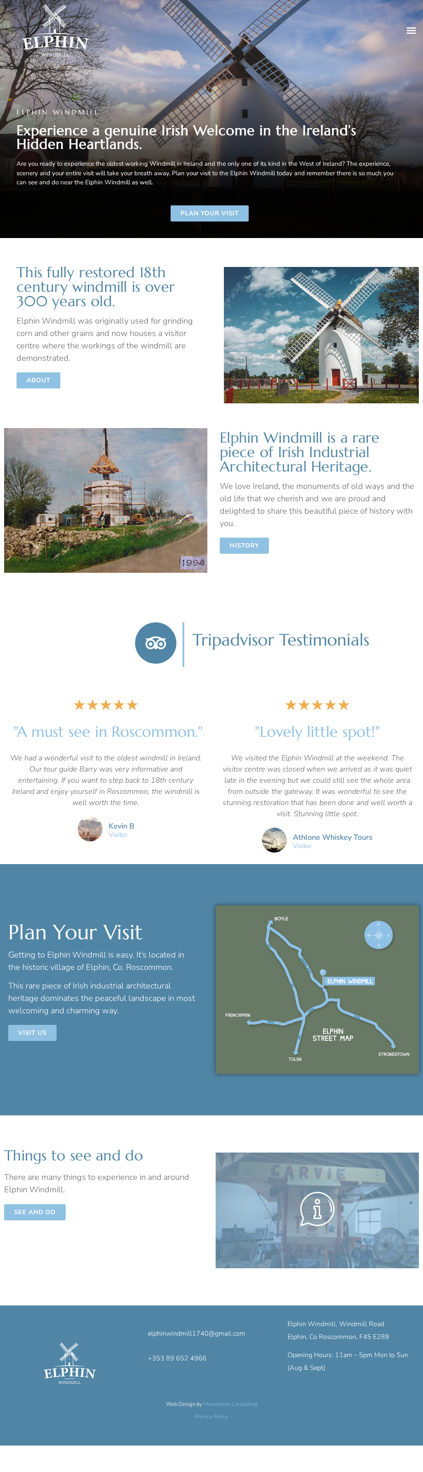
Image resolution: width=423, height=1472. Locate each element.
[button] (411, 30)
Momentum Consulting (230, 1404)
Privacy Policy (211, 1416)
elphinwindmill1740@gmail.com (196, 1333)
